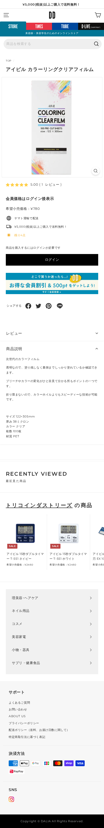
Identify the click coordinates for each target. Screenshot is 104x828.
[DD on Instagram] (11, 800)
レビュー (14, 333)
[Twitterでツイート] (38, 306)
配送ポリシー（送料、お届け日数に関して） (39, 730)
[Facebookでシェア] (28, 306)
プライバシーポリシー (24, 723)
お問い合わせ (18, 709)
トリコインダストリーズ (39, 505)
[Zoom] (96, 171)
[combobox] (52, 44)
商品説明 (14, 349)
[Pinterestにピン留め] (49, 306)
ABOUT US (17, 716)
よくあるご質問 (19, 702)
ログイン (52, 259)
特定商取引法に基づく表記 (27, 737)
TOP (8, 60)
